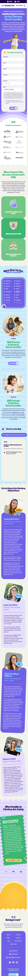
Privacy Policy (17, 97)
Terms (21, 97)
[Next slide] (20, 871)
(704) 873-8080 (18, 31)
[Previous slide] (6, 871)
